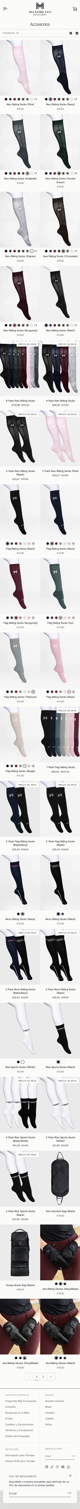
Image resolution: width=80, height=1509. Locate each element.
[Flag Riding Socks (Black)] (20, 512)
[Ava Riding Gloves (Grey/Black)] (20, 1326)
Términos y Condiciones (19, 1430)
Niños (48, 1424)
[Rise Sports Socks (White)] (20, 1030)
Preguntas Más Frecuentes (20, 1400)
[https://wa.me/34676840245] (68, 1463)
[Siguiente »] (51, 1376)
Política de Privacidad (17, 1436)
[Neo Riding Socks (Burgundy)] (20, 294)
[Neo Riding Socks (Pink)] (20, 68)
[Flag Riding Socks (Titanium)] (20, 660)
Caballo (49, 1418)
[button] (6, 99)
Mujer (48, 1406)
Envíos (9, 1418)
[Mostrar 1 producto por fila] (71, 33)
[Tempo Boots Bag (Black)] (20, 1252)
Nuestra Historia (54, 1400)
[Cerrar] (72, 1475)
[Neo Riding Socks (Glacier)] (20, 220)
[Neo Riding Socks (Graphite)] (20, 142)
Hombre (50, 1412)
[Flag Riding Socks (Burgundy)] (20, 586)
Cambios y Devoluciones (19, 1424)
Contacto (10, 1406)
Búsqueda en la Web (17, 1412)
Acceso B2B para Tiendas (20, 1461)
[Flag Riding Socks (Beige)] (20, 734)
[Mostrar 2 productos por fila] (77, 33)
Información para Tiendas (19, 1455)
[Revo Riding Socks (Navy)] (20, 882)
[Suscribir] (68, 1493)
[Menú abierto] (8, 8)
